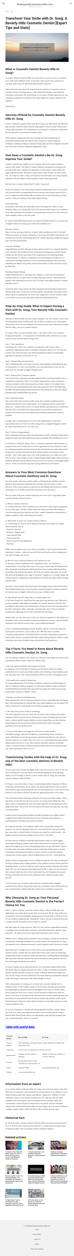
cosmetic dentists (38, 761)
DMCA (37, 1244)
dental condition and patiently (41, 190)
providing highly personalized (16, 990)
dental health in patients (42, 84)
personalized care (23, 1103)
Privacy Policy (37, 1234)
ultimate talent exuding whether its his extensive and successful (36, 863)
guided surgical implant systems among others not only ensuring (41, 720)
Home (37, 1229)
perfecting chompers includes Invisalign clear (36, 815)
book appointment (62, 461)
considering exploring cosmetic (23, 629)
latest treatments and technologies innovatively (49, 289)
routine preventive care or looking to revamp (39, 939)
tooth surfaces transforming (22, 238)
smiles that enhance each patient (29, 1095)
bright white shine (12, 807)
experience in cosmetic (37, 1050)
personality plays (11, 970)
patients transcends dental (31, 869)
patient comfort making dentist (33, 855)
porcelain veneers (43, 384)
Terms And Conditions (37, 1249)
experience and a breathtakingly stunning (22, 916)
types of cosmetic (57, 524)
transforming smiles (43, 784)
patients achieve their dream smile (45, 178)
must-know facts (16, 89)
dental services (34, 507)
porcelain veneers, (12, 92)
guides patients (54, 280)
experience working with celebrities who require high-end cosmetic (30, 98)
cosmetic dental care (42, 597)
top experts (55, 1089)
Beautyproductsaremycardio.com (35, 4)
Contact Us (37, 1239)
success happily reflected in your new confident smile (34, 592)
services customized (23, 637)
